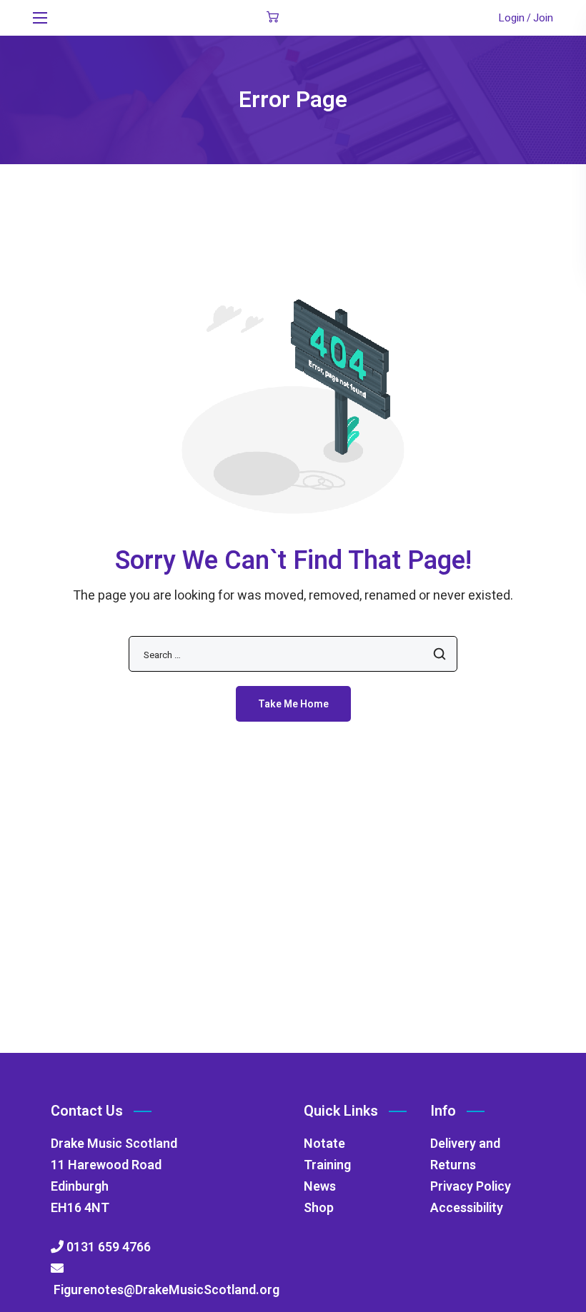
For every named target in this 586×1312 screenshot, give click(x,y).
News (320, 1186)
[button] (273, 18)
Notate (324, 1144)
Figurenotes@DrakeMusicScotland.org (165, 1290)
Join (543, 18)
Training (327, 1165)
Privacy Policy (470, 1186)
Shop (319, 1208)
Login (511, 18)
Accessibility (466, 1208)
